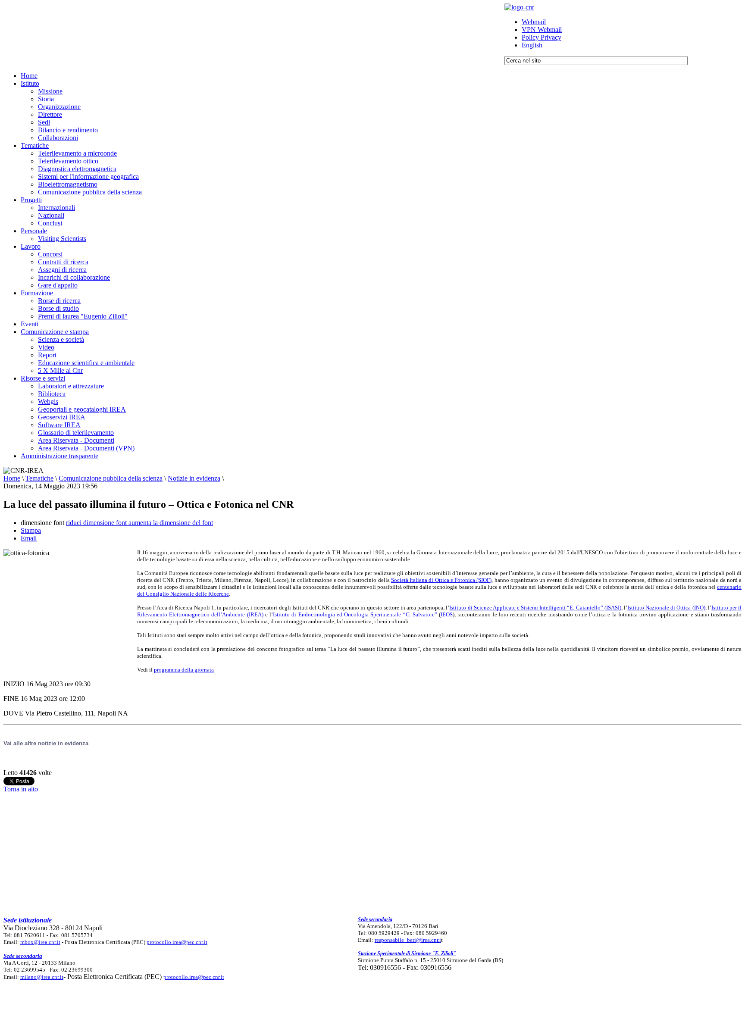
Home (11, 478)
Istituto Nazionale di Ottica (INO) (666, 607)
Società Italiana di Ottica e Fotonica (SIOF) (441, 580)
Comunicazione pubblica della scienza (111, 478)
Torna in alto (20, 789)
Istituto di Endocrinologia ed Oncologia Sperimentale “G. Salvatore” (355, 614)
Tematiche (39, 478)
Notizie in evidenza (194, 478)
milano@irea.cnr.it (41, 977)
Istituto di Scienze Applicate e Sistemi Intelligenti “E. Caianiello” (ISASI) (535, 607)
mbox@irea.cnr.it (40, 942)
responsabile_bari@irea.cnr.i (408, 940)
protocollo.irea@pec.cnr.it (177, 942)
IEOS (447, 614)
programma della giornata (184, 669)
